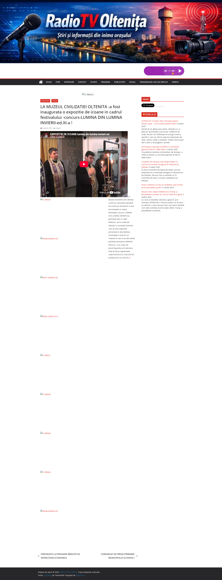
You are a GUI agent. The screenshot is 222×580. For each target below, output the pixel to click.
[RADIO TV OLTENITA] (111, 1)
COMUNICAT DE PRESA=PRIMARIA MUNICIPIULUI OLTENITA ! (118, 556)
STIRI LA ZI (150, 114)
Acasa (49, 82)
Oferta (175, 82)
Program (105, 82)
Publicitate (119, 82)
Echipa (93, 82)
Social (132, 82)
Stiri (58, 82)
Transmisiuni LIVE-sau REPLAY (154, 82)
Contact (82, 82)
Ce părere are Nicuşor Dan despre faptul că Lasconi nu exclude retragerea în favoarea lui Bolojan (160, 164)
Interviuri (69, 82)
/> (130, 257)
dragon (58, 128)
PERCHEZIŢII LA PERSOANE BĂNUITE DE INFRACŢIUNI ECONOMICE (60, 556)
